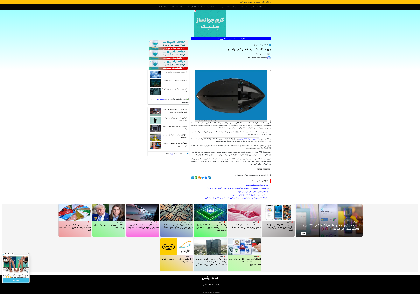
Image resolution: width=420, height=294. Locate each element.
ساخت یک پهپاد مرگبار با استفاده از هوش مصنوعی (250, 194)
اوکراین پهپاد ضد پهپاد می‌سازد (257, 185)
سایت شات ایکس (245, 139)
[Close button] (28, 254)
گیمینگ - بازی (226, 6)
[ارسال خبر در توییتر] (202, 177)
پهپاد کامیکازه (267, 169)
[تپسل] (195, 11)
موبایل (260, 6)
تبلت (247, 6)
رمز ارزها (186, 6)
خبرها (211, 284)
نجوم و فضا (179, 6)
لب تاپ (253, 6)
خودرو (172, 6)
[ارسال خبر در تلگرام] (192, 177)
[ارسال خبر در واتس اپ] (195, 177)
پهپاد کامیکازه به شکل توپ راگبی (249, 49)
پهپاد (269, 42)
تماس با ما (203, 284)
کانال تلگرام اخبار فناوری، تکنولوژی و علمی (231, 39)
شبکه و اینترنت (211, 6)
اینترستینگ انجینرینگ (159, 99)
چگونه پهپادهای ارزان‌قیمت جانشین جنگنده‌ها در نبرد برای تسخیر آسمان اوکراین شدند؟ (238, 188)
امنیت (203, 6)
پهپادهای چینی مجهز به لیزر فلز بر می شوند (253, 191)
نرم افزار (234, 6)
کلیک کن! (16, 280)
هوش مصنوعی (195, 6)
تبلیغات (218, 284)
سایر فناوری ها (164, 6)
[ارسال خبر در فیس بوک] (205, 177)
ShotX (267, 7)
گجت (218, 6)
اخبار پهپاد (255, 139)
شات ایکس (210, 278)
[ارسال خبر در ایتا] (199, 177)
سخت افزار (241, 6)
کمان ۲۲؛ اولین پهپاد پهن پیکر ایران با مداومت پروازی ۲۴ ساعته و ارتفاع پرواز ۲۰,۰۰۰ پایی (237, 197)
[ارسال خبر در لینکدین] (209, 177)
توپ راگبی (260, 169)
